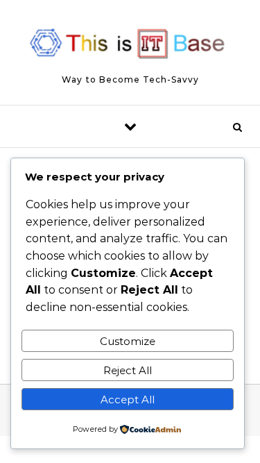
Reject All (127, 370)
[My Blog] (130, 46)
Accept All (128, 399)
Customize (127, 341)
